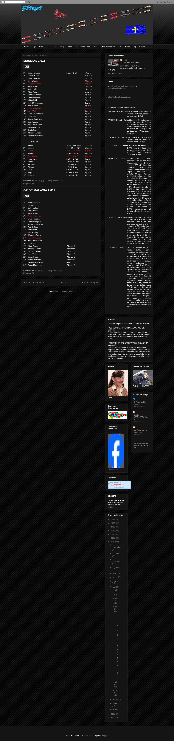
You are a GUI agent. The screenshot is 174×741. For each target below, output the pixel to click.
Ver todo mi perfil (115, 73)
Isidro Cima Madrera (114, 433)
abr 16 (116, 599)
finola (136, 415)
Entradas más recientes (34, 282)
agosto (116, 567)
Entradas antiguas (90, 282)
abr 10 (116, 607)
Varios (127, 47)
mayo (115, 581)
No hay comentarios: (55, 181)
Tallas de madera (107, 47)
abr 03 (116, 691)
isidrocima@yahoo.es (117, 88)
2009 (113, 718)
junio (115, 577)
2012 (113, 538)
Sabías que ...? (140, 430)
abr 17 (116, 591)
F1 (55, 47)
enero (116, 709)
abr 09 (116, 683)
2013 (113, 534)
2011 (113, 542)
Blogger (105, 735)
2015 (113, 527)
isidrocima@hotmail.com (124, 86)
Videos (142, 47)
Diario (42, 47)
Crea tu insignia (113, 469)
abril (115, 587)
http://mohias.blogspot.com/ (119, 97)
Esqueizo (137, 404)
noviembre (116, 547)
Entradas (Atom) (66, 291)
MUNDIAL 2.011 (34, 60)
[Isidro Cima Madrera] (116, 467)
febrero (116, 703)
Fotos (69, 47)
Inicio (63, 282)
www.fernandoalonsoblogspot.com (140, 445)
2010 (113, 714)
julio (115, 573)
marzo (116, 700)
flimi (125, 60)
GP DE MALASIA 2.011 (39, 190)
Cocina (27, 47)
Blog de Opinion (119, 487)
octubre (116, 553)
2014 (113, 530)
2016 (113, 523)
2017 (113, 519)
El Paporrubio (139, 402)
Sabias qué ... (139, 433)
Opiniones (85, 47)
